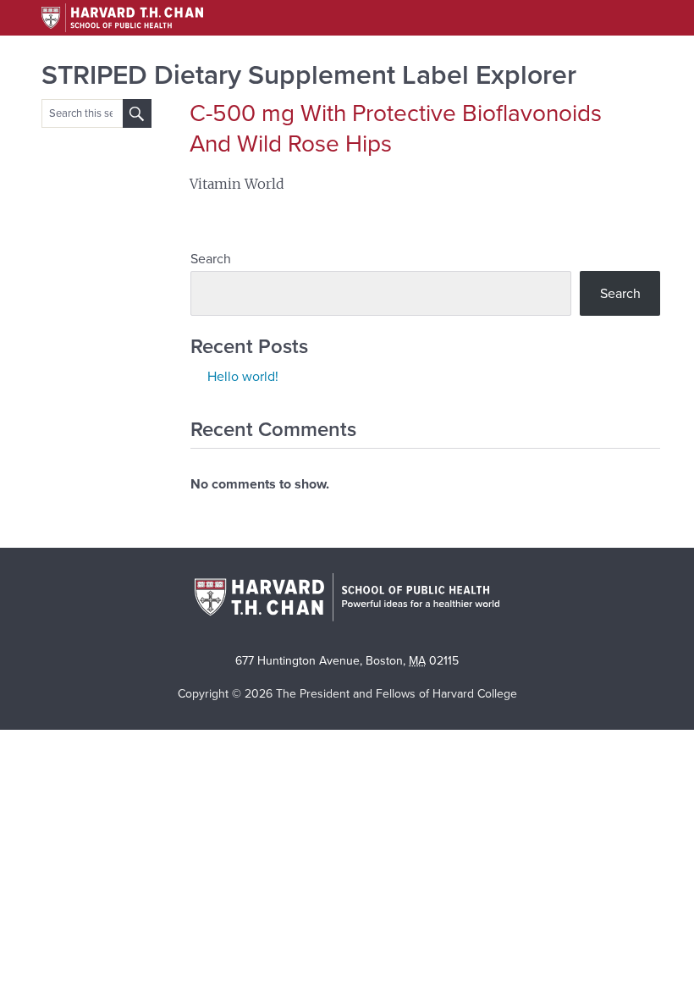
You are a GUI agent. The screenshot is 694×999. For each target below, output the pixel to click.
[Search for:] (137, 113)
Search (210, 259)
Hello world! (242, 376)
